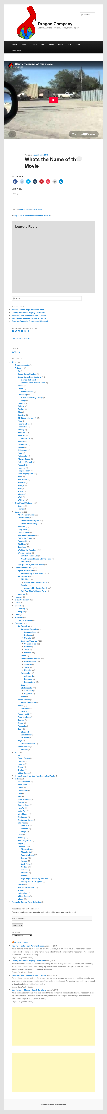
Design (21, 409)
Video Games (24, 746)
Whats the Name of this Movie (52, 162)
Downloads (16, 50)
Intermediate (29, 682)
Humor (21, 441)
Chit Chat (25, 579)
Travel (20, 491)
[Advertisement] (53, 1026)
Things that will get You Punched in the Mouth (35, 775)
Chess (20, 388)
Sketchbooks (26, 687)
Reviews (18, 623)
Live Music (22, 814)
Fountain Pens (24, 423)
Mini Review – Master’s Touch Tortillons (29, 318)
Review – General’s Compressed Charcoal (30, 321)
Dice (20, 412)
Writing (21, 500)
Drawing (21, 415)
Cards (20, 787)
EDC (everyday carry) (27, 418)
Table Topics (23, 576)
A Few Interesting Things (32, 397)
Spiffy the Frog (24, 538)
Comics (34, 44)
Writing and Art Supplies (31, 881)
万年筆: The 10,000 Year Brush (31, 564)
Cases (23, 655)
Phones (24, 749)
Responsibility (24, 470)
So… (17, 752)
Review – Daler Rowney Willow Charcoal (29, 315)
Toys (20, 740)
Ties (20, 488)
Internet (21, 764)
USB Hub (25, 737)
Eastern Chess (27, 391)
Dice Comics (23, 517)
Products (22, 726)
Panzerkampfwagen (26, 535)
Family (24, 585)
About (23, 44)
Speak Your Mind (25, 570)
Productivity (23, 465)
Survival (24, 872)
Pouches (25, 869)
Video (51, 44)
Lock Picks (26, 864)
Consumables (30, 632)
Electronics (26, 849)
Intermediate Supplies (30, 658)
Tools (26, 649)
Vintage (21, 494)
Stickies (21, 544)
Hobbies (21, 432)
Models (18, 605)
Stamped (22, 541)
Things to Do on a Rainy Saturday (26, 902)
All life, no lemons (26, 514)
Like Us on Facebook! (21, 339)
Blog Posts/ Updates (23, 503)
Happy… (18, 596)
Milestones (22, 450)
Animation (22, 784)
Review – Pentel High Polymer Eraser (28, 309)
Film (20, 421)
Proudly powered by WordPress (53, 1104)
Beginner (28, 679)
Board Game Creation (27, 374)
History (21, 429)
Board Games (24, 699)
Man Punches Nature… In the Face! (36, 558)
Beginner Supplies (29, 640)
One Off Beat (23, 532)
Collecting (22, 394)
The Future (22, 479)
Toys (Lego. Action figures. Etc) (34, 878)
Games (21, 720)
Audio (60, 44)
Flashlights (26, 852)
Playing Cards (24, 459)
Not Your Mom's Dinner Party (33, 591)
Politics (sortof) (24, 840)
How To (21, 808)
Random (21, 467)
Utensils (27, 638)
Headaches (22, 426)
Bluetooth (25, 731)
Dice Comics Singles (30, 520)
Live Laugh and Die (29, 555)
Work (20, 497)
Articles (18, 368)
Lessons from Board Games (33, 382)
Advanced (28, 676)
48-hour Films (24, 781)
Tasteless (22, 547)
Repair (21, 843)
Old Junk (22, 822)
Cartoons (25, 708)
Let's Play (22, 811)
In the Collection (22, 599)
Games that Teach (28, 379)
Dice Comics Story (29, 523)
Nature (21, 453)
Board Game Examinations (29, 376)
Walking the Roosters (27, 550)
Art (19, 371)
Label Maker (26, 734)
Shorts (22, 209)
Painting (21, 608)
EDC (20, 796)
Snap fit (21, 611)
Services (24, 685)
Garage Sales (23, 805)
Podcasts (19, 617)
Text (43, 44)
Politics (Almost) (25, 461)
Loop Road (22, 529)
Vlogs (23, 831)
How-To (24, 711)
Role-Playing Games (27, 473)
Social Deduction (28, 702)
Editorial (21, 526)
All (13, 362)
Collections (23, 790)
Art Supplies (23, 626)
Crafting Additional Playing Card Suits (28, 312)
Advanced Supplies (29, 629)
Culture (21, 406)
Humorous (25, 438)
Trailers (21, 770)
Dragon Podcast (25, 620)
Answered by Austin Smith (32, 573)
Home (14, 44)
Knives (21, 447)
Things (21, 485)
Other (69, 44)
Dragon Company (55, 24)
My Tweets (16, 352)
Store (78, 44)
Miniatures (22, 817)
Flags (23, 400)
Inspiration (22, 444)
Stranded (25, 561)
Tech (20, 476)
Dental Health (23, 714)
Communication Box (23, 567)
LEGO (17, 602)
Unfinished (22, 893)
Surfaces (28, 635)
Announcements (22, 365)
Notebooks (22, 456)
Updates (21, 594)
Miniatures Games (26, 819)
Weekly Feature (24, 552)
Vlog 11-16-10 (18, 215)
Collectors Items (28, 743)
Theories (21, 482)
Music (20, 723)
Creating (21, 403)
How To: (21, 435)
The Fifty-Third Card (26, 887)
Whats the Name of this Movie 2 (37, 215)
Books (20, 385)
